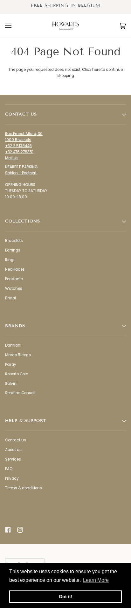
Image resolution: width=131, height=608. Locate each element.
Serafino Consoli (20, 392)
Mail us (11, 158)
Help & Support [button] (25, 420)
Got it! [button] (65, 596)
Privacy (12, 478)
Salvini (11, 383)
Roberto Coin (16, 374)
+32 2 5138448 (18, 145)
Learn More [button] (96, 580)
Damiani (13, 345)
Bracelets (14, 240)
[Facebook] (8, 530)
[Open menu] (14, 26)
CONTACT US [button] (21, 114)
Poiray (10, 364)
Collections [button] (22, 221)
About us (13, 449)
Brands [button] (15, 325)
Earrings (12, 250)
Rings (10, 259)
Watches (13, 288)
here (96, 69)
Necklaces (15, 269)
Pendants (14, 278)
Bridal (10, 298)
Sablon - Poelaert (21, 173)
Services (13, 459)
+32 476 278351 (19, 151)
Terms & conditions (23, 488)
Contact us (15, 440)
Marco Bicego (18, 354)
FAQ (8, 468)
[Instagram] (20, 530)
